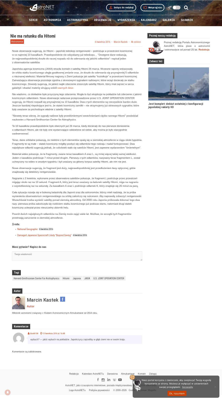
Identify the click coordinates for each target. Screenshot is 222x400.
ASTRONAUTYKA (77, 20)
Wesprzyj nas (152, 7)
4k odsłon (135, 42)
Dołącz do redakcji (121, 7)
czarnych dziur (65, 87)
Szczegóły (187, 387)
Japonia (77, 278)
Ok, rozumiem (177, 393)
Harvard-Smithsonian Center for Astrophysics (36, 278)
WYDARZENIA (126, 20)
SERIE (33, 20)
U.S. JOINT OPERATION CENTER (108, 278)
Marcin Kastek (120, 42)
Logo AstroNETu (77, 390)
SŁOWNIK (187, 20)
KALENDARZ (149, 20)
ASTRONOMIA (52, 20)
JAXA (87, 278)
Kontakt (142, 373)
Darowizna (112, 373)
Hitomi (66, 278)
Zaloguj (152, 373)
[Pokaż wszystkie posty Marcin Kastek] (18, 302)
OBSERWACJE (102, 20)
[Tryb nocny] (177, 8)
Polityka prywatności (99, 390)
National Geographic (27, 229)
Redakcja (74, 373)
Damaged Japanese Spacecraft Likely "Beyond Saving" (44, 235)
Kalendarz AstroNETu (93, 373)
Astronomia (17, 41)
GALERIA (169, 20)
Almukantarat (127, 373)
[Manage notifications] (7, 392)
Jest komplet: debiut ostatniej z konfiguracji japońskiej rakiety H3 (175, 105)
